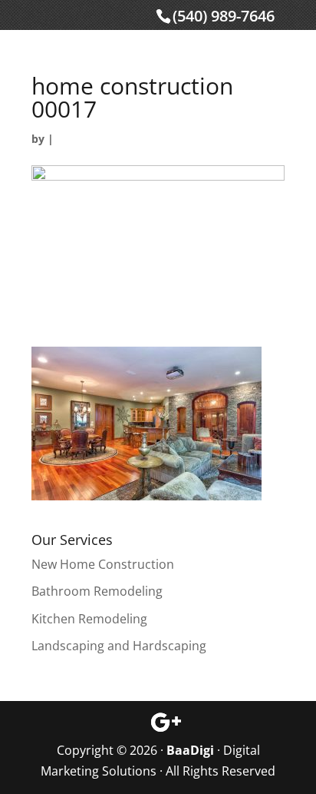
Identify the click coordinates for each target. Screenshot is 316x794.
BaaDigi (190, 750)
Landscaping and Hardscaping (118, 645)
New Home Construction (102, 564)
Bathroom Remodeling (97, 591)
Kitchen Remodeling (89, 618)
